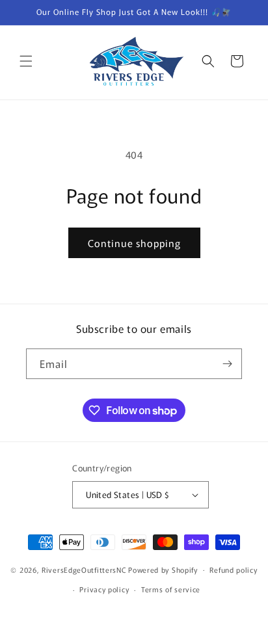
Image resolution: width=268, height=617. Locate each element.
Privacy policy (104, 589)
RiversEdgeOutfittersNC (84, 569)
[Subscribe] (227, 363)
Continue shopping (134, 243)
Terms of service (170, 589)
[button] (26, 61)
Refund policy (233, 569)
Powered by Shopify (163, 569)
